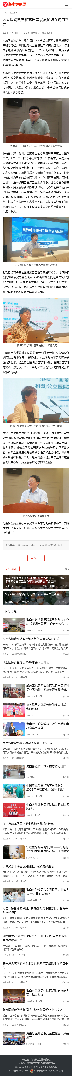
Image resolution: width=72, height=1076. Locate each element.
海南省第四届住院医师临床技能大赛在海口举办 (47, 992)
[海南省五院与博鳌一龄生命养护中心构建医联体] (14, 729)
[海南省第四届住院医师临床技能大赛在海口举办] (14, 996)
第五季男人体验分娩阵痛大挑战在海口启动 (47, 706)
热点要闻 (35, 32)
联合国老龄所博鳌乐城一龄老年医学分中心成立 (32, 1010)
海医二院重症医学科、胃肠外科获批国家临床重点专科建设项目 (35, 910)
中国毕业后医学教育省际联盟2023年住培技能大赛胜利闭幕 (45, 787)
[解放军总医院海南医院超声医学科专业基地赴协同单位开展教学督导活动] (14, 691)
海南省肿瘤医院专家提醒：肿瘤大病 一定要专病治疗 (47, 891)
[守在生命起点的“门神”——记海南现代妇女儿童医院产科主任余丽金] (14, 852)
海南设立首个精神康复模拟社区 (46, 766)
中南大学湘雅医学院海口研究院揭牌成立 (47, 806)
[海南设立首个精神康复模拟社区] (14, 772)
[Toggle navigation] (66, 4)
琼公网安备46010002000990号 (48, 1070)
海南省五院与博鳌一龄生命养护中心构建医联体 (47, 726)
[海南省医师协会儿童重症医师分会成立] (14, 1039)
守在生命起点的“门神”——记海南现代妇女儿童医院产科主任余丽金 (47, 849)
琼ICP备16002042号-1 (19, 1070)
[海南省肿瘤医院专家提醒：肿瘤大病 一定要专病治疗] (14, 895)
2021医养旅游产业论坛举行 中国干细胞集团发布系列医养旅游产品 (35, 938)
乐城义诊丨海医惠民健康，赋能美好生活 (28, 866)
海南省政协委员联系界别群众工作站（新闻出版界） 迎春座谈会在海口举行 (47, 622)
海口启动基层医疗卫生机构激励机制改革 (28, 824)
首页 (5, 12)
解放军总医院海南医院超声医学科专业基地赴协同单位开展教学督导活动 (47, 688)
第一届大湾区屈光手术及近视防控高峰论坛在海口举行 (35, 965)
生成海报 (12, 568)
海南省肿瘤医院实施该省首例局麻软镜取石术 (31, 639)
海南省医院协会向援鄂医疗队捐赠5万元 (28, 743)
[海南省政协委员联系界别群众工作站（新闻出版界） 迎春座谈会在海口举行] (14, 625)
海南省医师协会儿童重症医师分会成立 (47, 1035)
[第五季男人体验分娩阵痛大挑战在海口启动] (14, 710)
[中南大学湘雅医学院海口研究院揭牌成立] (14, 810)
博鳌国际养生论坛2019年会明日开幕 (26, 662)
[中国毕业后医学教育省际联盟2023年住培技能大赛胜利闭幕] (14, 791)
